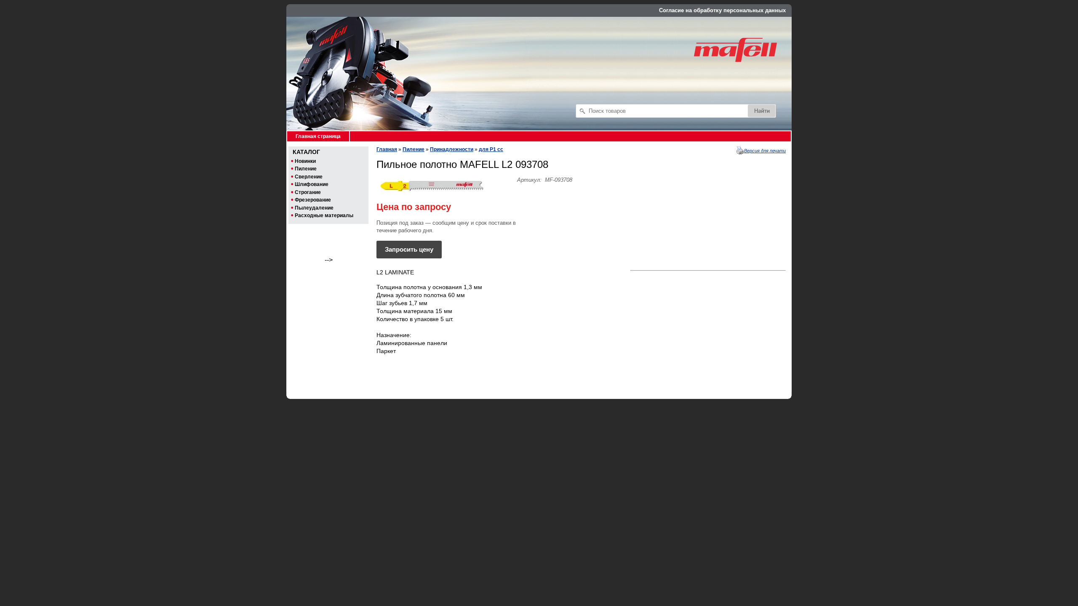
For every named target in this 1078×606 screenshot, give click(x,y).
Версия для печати (765, 150)
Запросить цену (409, 249)
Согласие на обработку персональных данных (722, 10)
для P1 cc (491, 149)
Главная (386, 149)
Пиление (413, 149)
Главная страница (318, 136)
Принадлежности (451, 149)
